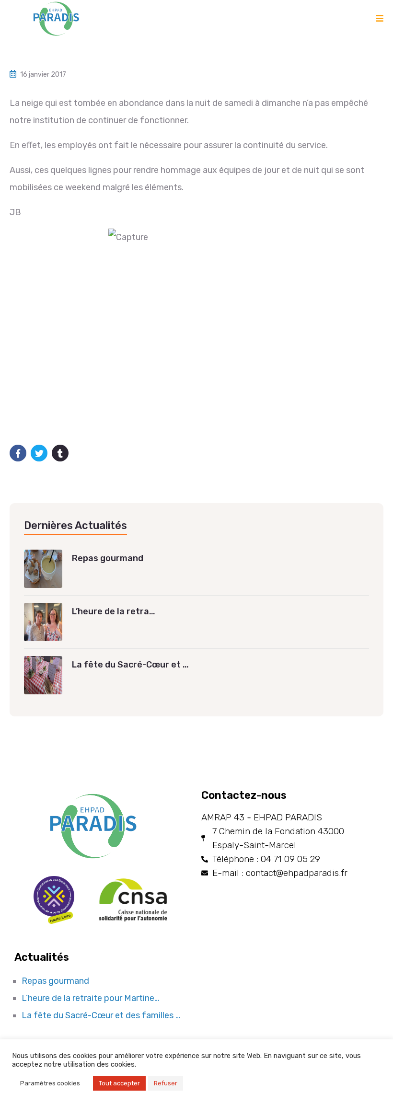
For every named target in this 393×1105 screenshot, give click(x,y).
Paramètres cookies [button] (50, 1083)
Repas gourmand (55, 981)
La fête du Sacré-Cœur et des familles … (101, 1015)
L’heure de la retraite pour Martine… (90, 998)
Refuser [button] (165, 1083)
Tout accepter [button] (119, 1083)
